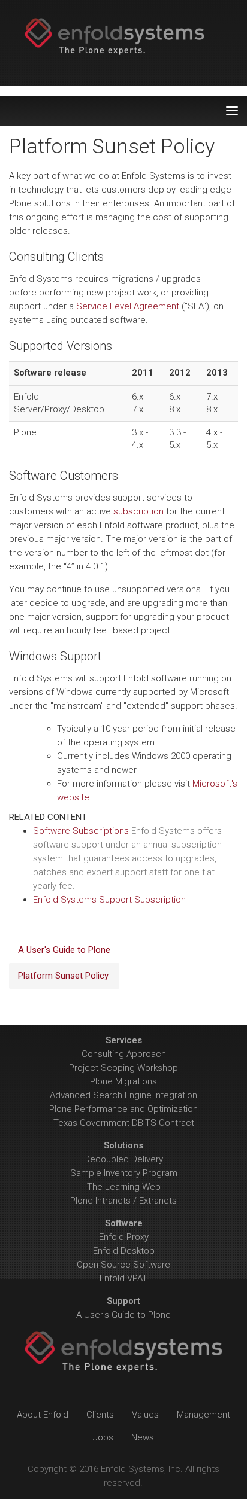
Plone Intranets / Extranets (123, 1200)
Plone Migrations (123, 1081)
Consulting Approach (124, 1054)
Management (203, 1414)
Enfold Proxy (124, 1237)
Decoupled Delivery (123, 1159)
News (142, 1437)
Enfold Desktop (124, 1250)
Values (145, 1414)
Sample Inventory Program (123, 1173)
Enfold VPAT (123, 1278)
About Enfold (42, 1414)
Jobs (103, 1437)
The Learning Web (124, 1186)
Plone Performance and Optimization (123, 1109)
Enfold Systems (123, 43)
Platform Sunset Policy (63, 975)
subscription (138, 511)
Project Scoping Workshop (123, 1067)
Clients (100, 1414)
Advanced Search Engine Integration (123, 1095)
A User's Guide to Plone (64, 950)
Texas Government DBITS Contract (123, 1122)
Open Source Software (123, 1264)
